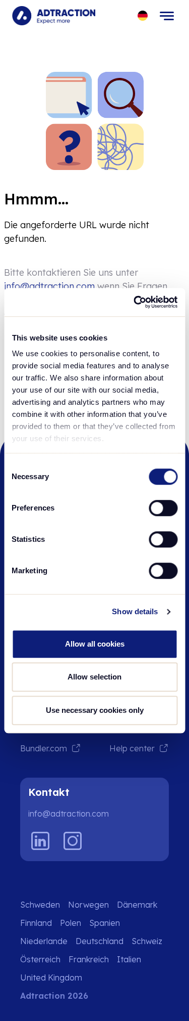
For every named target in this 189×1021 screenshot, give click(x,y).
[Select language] (143, 16)
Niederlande (44, 941)
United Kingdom (51, 977)
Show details (135, 611)
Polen (70, 923)
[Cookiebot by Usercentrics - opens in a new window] (134, 302)
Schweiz (147, 941)
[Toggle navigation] (167, 15)
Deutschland (99, 941)
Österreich (40, 959)
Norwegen (88, 905)
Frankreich (89, 959)
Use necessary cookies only (95, 710)
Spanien (104, 923)
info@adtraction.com (49, 286)
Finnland (36, 923)
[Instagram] (72, 841)
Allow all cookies (94, 644)
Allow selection (94, 676)
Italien (129, 959)
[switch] (163, 508)
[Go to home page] (53, 15)
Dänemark (137, 905)
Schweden (40, 905)
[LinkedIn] (40, 841)
